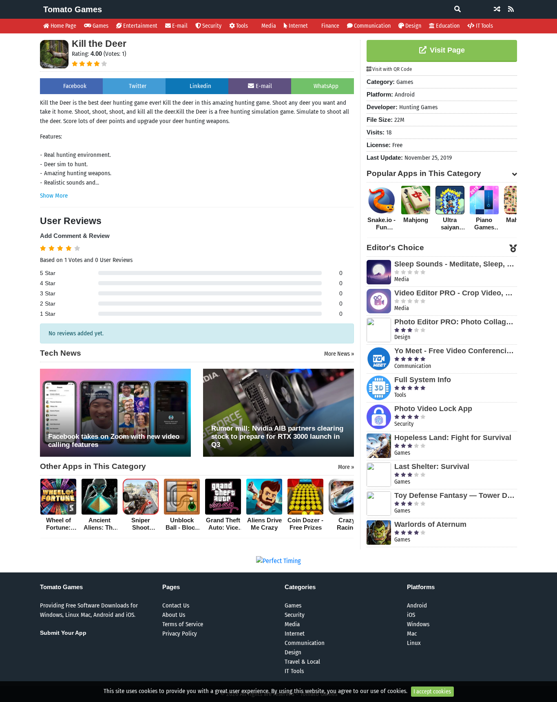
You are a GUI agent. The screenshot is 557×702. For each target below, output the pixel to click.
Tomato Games (72, 9)
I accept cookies (432, 691)
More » (346, 467)
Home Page (62, 25)
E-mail (179, 25)
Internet (297, 25)
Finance (329, 25)
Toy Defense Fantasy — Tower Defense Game (455, 495)
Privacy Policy (179, 633)
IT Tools (484, 25)
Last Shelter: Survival (431, 466)
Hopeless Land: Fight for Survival (452, 438)
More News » (339, 353)
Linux (414, 643)
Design (412, 25)
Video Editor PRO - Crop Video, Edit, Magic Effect (455, 293)
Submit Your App (63, 632)
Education (447, 25)
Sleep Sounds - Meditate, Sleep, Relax (455, 264)
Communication (372, 25)
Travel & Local (302, 661)
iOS (411, 614)
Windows (418, 624)
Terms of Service (182, 624)
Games (99, 25)
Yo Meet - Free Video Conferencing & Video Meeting (455, 351)
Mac (412, 633)
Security (211, 25)
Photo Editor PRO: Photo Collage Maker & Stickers (455, 322)
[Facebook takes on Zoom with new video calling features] (115, 412)
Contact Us (175, 605)
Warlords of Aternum (430, 524)
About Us (173, 614)
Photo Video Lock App (433, 409)
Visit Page (446, 50)
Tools (241, 25)
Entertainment (139, 25)
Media (268, 25)
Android (417, 605)
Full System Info (422, 380)
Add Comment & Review (75, 235)
